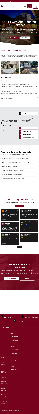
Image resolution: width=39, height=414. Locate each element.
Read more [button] (4, 219)
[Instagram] (3, 330)
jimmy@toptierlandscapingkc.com (31, 317)
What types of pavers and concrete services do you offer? (15, 158)
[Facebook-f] (1, 330)
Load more (19, 246)
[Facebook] (34, 1)
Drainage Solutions (14, 357)
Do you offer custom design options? (10, 166)
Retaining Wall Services (13, 346)
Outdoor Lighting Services (14, 354)
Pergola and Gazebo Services (14, 361)
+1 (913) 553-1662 (20, 321)
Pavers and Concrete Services (14, 350)
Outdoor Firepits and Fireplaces (14, 370)
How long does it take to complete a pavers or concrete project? (16, 162)
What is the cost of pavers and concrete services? (13, 178)
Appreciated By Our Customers (19, 200)
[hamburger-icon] (25, 6)
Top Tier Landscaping (5, 327)
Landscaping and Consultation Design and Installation (14, 341)
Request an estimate (11, 278)
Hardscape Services (14, 336)
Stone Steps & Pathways (13, 366)
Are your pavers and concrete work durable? (12, 174)
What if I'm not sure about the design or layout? (12, 170)
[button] (1, 67)
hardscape (11, 33)
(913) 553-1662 (28, 278)
